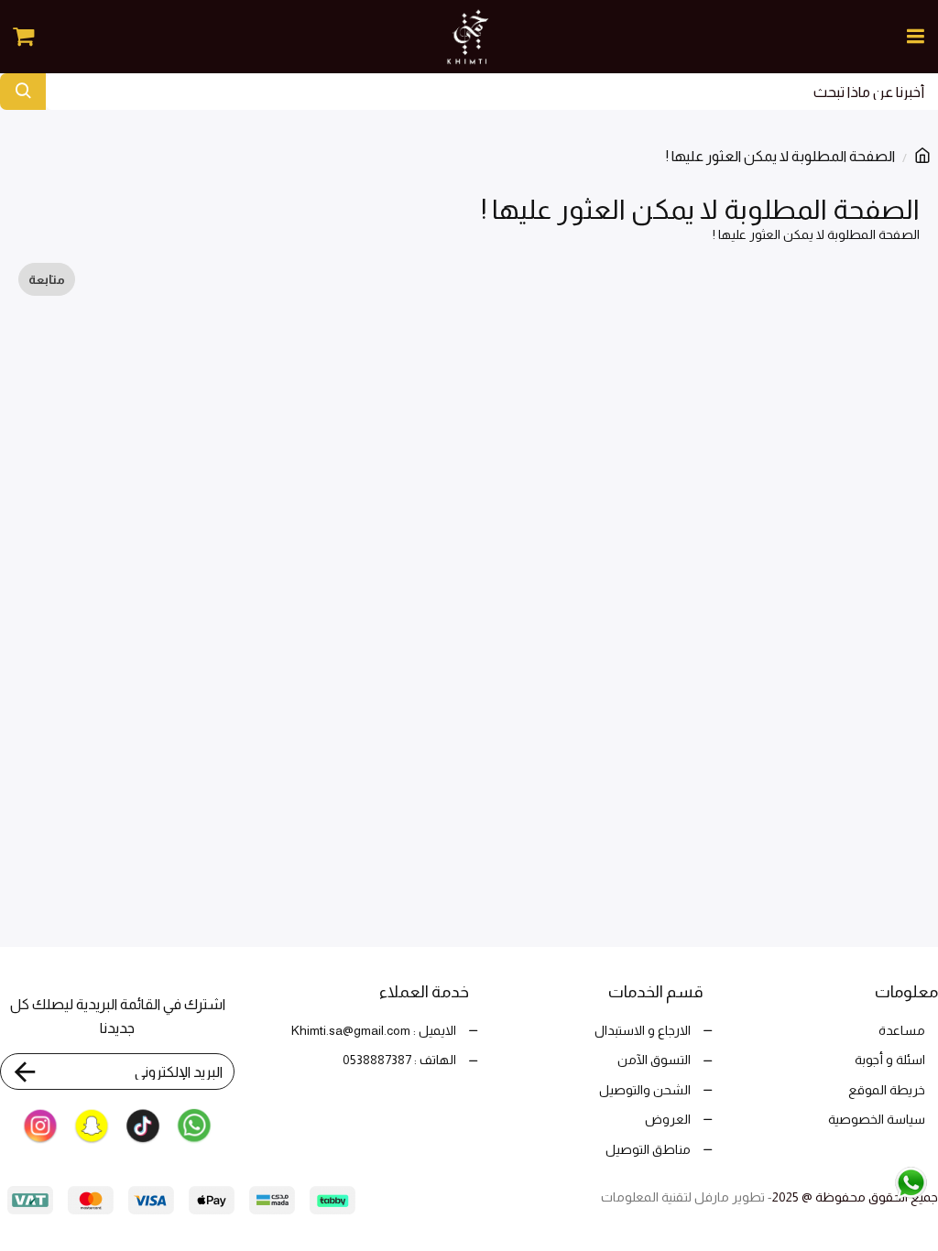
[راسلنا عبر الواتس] (872, 1182)
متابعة (46, 279)
